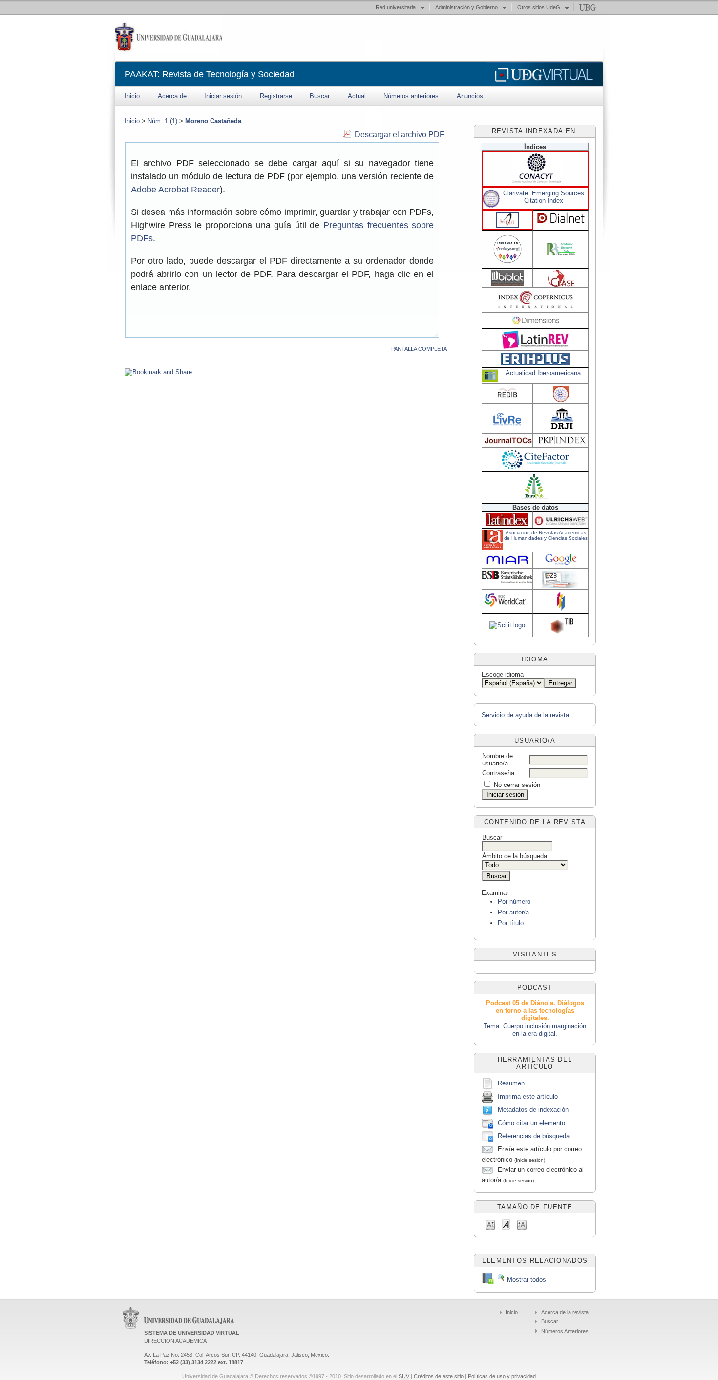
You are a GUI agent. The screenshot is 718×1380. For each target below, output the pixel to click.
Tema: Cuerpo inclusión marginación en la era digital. (535, 1029)
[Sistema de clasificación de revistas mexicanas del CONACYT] (536, 181)
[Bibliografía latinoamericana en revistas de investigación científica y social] (507, 283)
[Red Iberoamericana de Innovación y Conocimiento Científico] (507, 396)
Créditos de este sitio (439, 1376)
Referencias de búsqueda (534, 1136)
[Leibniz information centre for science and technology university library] (561, 632)
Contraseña (498, 773)
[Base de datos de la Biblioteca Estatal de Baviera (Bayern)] (507, 581)
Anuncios (470, 96)
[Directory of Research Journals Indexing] (561, 428)
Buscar (320, 96)
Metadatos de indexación (533, 1109)
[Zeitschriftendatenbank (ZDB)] (561, 609)
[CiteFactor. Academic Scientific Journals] (535, 467)
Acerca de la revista (565, 1312)
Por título (511, 923)
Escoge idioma (503, 674)
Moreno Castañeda (213, 121)
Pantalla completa (419, 349)
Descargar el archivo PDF (399, 134)
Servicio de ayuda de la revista (525, 715)
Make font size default (506, 1224)
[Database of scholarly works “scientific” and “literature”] (507, 625)
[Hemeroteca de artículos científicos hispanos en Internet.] (561, 222)
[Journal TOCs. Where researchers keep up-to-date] (508, 442)
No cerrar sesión (517, 784)
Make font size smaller (490, 1224)
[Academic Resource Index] (561, 253)
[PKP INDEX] (562, 442)
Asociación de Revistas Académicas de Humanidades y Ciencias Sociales (546, 535)
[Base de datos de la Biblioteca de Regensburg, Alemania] (561, 585)
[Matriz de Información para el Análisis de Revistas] (507, 564)
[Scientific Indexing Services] (561, 399)
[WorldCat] (507, 606)
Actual (357, 96)
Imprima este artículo (528, 1096)
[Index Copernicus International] (536, 307)
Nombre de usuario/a (497, 759)
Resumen (511, 1083)
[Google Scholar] (561, 564)
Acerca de (172, 96)
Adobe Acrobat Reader (175, 189)
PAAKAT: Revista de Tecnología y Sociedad (210, 74)
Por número (514, 901)
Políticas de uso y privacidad (502, 1376)
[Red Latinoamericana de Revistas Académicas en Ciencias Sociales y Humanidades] (535, 346)
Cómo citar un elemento (531, 1122)
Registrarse (276, 96)
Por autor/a (513, 912)
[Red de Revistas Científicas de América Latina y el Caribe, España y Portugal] (507, 264)
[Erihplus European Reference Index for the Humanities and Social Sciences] (535, 363)
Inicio (132, 96)
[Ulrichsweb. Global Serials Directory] (560, 524)
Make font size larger (522, 1224)
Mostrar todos (525, 1279)
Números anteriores (411, 96)
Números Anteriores (565, 1331)
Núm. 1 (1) (162, 121)
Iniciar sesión (223, 96)
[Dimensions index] (536, 322)
